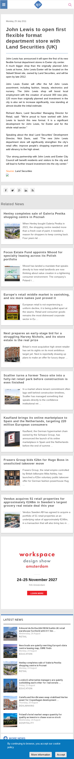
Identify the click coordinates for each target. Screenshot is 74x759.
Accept (61, 754)
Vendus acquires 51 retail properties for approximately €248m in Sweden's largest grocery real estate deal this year (35, 502)
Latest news (13, 619)
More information (40, 754)
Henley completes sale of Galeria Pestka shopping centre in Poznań (34, 215)
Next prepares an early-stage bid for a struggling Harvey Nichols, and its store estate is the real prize (34, 337)
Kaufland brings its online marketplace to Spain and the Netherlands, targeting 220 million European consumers (35, 421)
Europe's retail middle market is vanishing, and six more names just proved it (37, 296)
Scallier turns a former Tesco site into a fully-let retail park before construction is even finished (36, 379)
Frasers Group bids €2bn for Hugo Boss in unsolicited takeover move (36, 461)
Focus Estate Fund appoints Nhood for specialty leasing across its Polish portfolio (33, 256)
